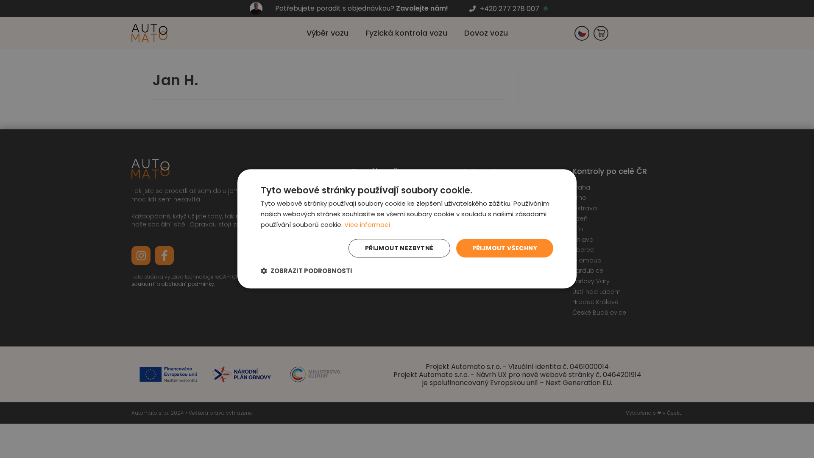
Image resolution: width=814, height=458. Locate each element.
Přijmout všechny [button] (504, 248)
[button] (306, 271)
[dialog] (407, 228)
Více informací (367, 224)
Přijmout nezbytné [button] (399, 248)
